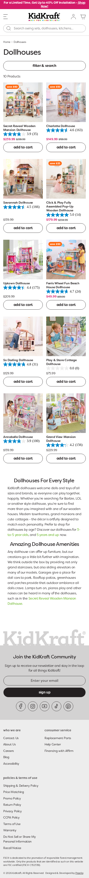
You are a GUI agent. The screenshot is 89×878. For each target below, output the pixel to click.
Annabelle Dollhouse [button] (18, 437)
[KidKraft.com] (45, 16)
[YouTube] (44, 706)
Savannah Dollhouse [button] (18, 202)
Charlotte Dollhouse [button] (60, 126)
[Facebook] (21, 706)
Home (6, 42)
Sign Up (45, 692)
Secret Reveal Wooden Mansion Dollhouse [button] (19, 128)
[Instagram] (33, 706)
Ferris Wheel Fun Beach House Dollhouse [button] (62, 285)
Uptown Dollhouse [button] (16, 283)
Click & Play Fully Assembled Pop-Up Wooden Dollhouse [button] (59, 206)
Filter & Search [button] (44, 65)
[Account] (73, 16)
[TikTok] (56, 706)
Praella (79, 873)
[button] (5, 16)
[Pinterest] (68, 706)
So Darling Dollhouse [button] (18, 360)
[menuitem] (73, 16)
